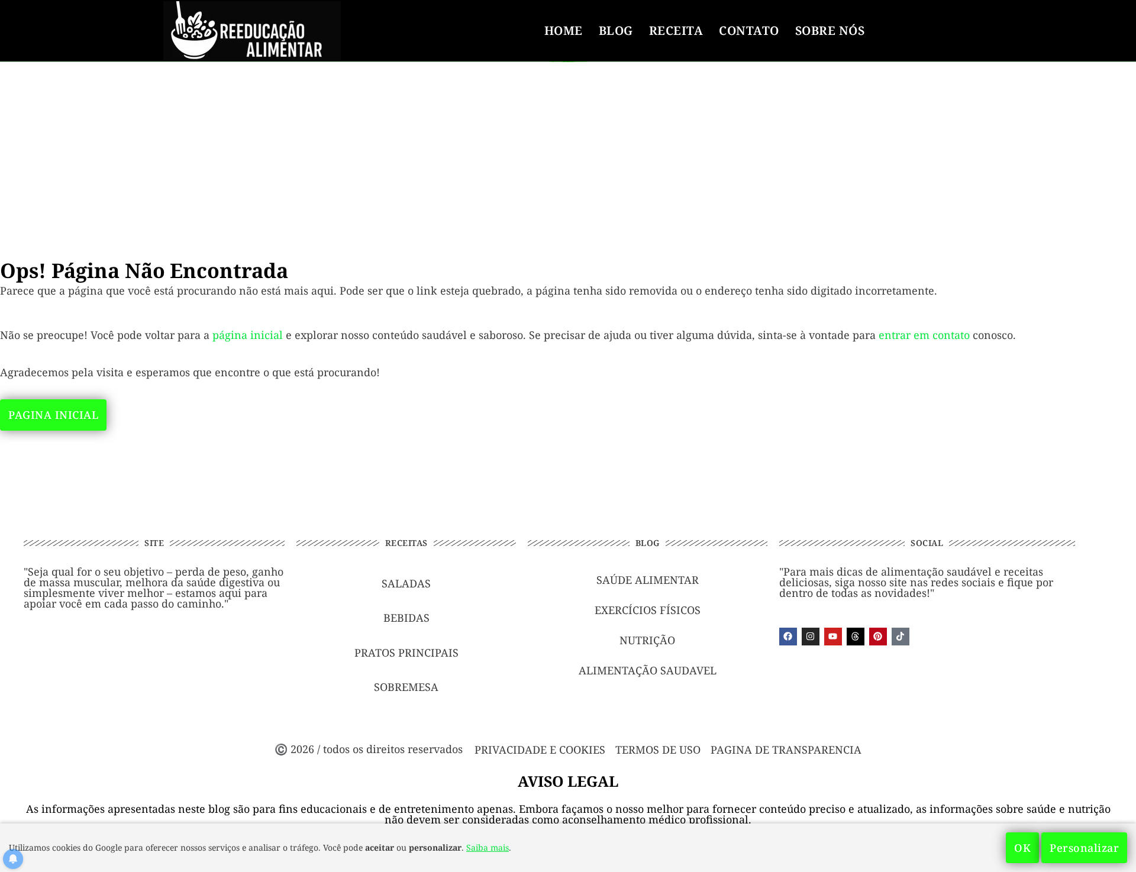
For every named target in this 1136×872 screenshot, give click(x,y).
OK (1022, 848)
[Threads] (855, 636)
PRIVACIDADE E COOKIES (540, 749)
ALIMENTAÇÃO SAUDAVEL (648, 670)
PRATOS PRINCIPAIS (406, 652)
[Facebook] (788, 636)
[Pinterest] (878, 636)
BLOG (616, 30)
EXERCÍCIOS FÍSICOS (648, 610)
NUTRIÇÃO (647, 640)
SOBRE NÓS (830, 30)
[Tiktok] (900, 636)
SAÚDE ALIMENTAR (647, 580)
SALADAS (406, 583)
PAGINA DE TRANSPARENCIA (786, 749)
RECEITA (676, 30)
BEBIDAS (406, 618)
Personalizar (1084, 848)
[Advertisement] (568, 149)
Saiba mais (487, 847)
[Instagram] (810, 636)
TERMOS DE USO (658, 749)
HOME (563, 30)
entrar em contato (924, 335)
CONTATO (749, 30)
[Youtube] (833, 636)
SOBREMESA (406, 687)
